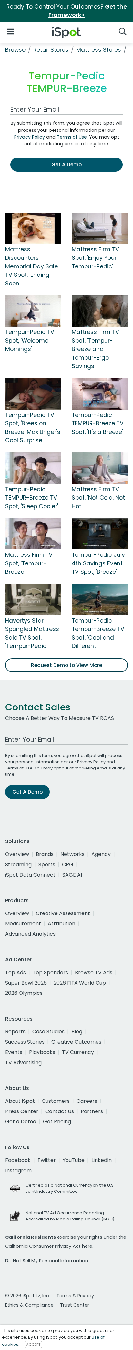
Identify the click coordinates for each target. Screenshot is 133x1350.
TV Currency (78, 1052)
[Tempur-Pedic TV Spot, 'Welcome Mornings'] (33, 311)
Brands (45, 854)
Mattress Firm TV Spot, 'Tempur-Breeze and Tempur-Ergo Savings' (95, 349)
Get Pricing (57, 1121)
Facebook (18, 1160)
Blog (76, 1031)
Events (13, 1052)
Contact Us (59, 1111)
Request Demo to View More (66, 665)
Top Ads (15, 972)
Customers (56, 1101)
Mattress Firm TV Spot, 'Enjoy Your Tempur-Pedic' (95, 258)
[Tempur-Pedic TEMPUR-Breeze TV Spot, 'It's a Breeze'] (100, 393)
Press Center (21, 1111)
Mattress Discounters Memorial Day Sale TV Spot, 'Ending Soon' (31, 266)
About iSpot (20, 1101)
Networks (72, 854)
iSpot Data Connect (30, 874)
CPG (67, 864)
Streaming (18, 864)
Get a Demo (20, 1121)
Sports (46, 864)
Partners (92, 1111)
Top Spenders (50, 972)
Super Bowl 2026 (26, 982)
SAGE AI (72, 874)
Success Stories (25, 1042)
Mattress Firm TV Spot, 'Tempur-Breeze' (29, 563)
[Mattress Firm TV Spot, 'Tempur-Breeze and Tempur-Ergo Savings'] (100, 311)
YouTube (74, 1160)
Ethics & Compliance (29, 1305)
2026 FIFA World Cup (80, 982)
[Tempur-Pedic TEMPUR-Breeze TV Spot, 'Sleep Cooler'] (33, 468)
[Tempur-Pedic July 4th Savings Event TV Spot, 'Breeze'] (100, 533)
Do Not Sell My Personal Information (46, 1260)
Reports (15, 1031)
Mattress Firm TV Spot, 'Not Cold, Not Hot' (98, 497)
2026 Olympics (24, 993)
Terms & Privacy (75, 1295)
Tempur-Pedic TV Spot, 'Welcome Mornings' (29, 340)
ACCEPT (33, 1344)
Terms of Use (72, 137)
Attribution (61, 923)
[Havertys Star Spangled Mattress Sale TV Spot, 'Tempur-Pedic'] (33, 599)
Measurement (23, 923)
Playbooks (42, 1052)
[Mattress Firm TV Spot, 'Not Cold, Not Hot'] (100, 468)
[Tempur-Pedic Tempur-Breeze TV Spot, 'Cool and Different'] (100, 599)
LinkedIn (101, 1160)
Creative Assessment (63, 913)
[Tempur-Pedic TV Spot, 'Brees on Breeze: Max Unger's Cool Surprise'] (33, 393)
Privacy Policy (29, 137)
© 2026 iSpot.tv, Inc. (27, 1295)
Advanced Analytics (30, 934)
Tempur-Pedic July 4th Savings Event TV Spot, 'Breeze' (98, 563)
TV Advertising (23, 1062)
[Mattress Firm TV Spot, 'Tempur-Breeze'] (33, 533)
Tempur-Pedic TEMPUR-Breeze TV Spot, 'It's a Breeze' (98, 423)
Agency (101, 854)
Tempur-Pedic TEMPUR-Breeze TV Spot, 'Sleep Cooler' (31, 497)
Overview (17, 854)
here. (87, 1246)
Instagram (18, 1170)
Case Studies (48, 1031)
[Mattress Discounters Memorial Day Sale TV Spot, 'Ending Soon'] (33, 228)
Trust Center (74, 1305)
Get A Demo (66, 164)
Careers (87, 1101)
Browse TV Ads (93, 972)
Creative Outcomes (76, 1042)
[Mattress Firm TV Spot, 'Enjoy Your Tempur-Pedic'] (100, 228)
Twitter (46, 1160)
